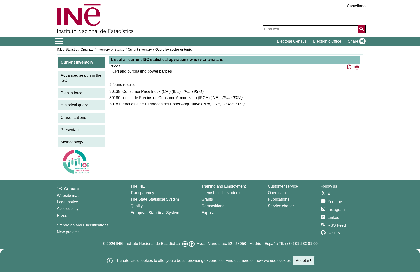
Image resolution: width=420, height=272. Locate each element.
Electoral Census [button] (291, 41)
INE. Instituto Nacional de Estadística (148, 244)
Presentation (72, 130)
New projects (68, 232)
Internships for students (221, 193)
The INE (138, 186)
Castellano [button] (356, 6)
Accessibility (68, 208)
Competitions (212, 206)
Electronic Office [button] (327, 41)
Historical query (74, 105)
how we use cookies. (274, 260)
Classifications (73, 117)
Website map (68, 195)
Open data (277, 193)
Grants (207, 199)
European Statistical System (155, 213)
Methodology (72, 142)
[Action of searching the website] (362, 29)
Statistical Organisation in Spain (88, 49)
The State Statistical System (155, 199)
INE (59, 49)
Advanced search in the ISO (81, 78)
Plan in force (71, 93)
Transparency (142, 193)
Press (62, 215)
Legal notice (67, 202)
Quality (137, 206)
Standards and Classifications (82, 225)
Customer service (283, 186)
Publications (278, 199)
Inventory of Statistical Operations (121, 49)
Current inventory (140, 49)
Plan (193, 91)
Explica (207, 213)
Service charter (281, 206)
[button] (356, 41)
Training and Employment (223, 186)
